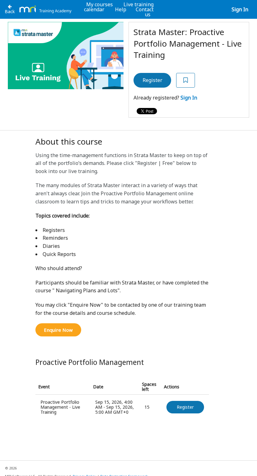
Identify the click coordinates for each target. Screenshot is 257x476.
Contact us (145, 12)
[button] (185, 407)
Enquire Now (58, 330)
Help (120, 9)
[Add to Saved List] (185, 80)
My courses (99, 4)
